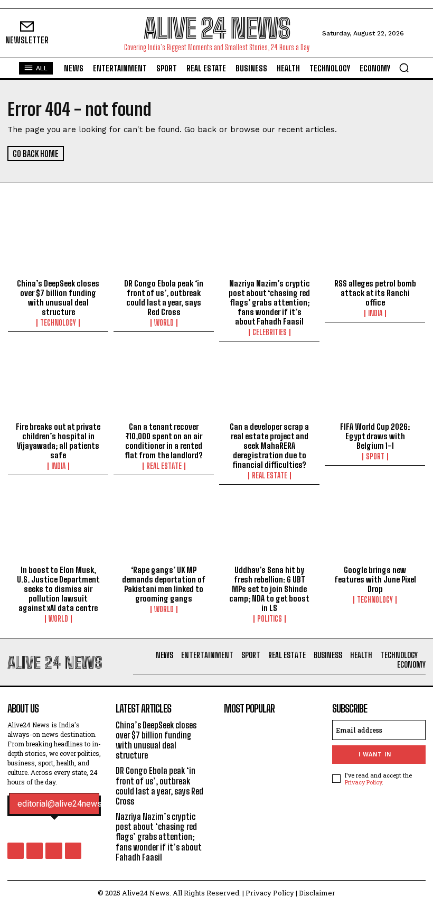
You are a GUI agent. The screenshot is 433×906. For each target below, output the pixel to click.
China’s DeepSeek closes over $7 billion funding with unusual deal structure (58, 298)
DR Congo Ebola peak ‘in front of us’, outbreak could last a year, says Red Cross (163, 298)
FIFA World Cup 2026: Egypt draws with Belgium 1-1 (375, 436)
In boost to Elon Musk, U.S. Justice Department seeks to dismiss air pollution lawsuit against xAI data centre (58, 589)
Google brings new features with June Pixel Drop (375, 579)
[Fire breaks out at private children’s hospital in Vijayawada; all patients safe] (58, 387)
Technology (58, 323)
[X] (53, 851)
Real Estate (164, 466)
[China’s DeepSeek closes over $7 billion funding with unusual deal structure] (58, 244)
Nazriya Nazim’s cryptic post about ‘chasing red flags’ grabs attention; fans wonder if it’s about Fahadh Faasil (269, 302)
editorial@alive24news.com (68, 804)
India (375, 313)
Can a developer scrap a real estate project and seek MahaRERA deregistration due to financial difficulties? (269, 445)
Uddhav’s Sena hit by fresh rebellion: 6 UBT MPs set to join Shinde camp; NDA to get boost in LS (269, 589)
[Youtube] (73, 851)
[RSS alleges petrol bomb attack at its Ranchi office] (375, 244)
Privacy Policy (363, 782)
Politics (269, 619)
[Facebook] (15, 851)
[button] (404, 67)
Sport (375, 456)
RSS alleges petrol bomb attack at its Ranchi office (375, 293)
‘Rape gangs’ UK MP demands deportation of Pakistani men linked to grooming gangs (163, 584)
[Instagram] (34, 851)
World (164, 323)
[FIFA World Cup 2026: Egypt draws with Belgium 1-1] (375, 387)
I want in (375, 754)
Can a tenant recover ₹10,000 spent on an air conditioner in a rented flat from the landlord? (164, 441)
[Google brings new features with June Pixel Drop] (375, 530)
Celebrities (269, 332)
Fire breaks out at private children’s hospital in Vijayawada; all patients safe (58, 441)
